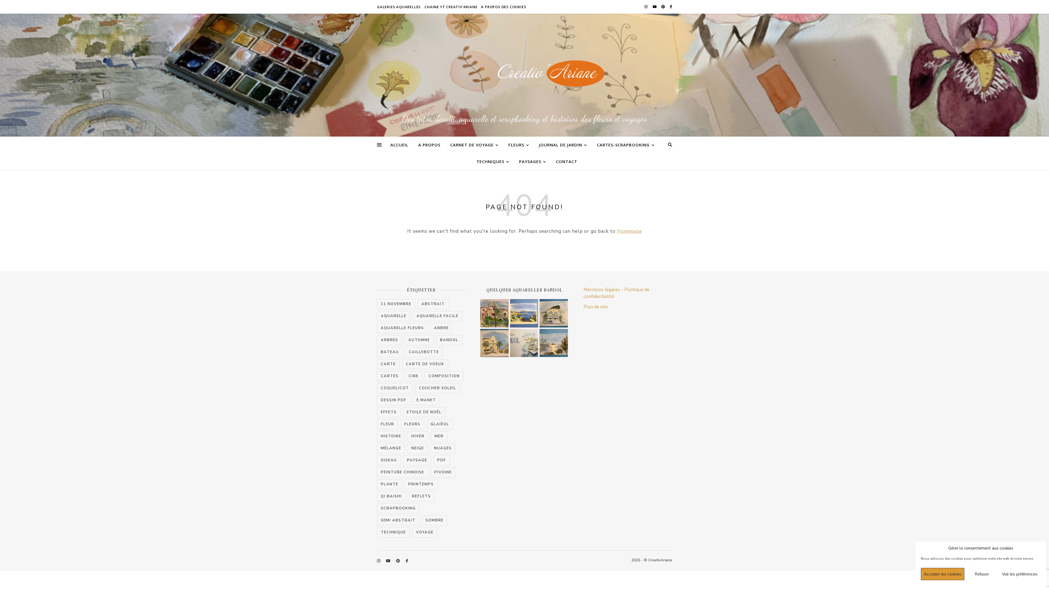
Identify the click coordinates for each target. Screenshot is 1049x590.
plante (389, 484)
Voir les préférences (1020, 574)
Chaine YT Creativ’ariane (451, 6)
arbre (441, 328)
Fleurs (516, 145)
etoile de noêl (424, 412)
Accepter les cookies (942, 574)
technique (393, 532)
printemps (421, 484)
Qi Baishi (391, 496)
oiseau (389, 460)
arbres (389, 340)
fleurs (412, 424)
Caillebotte (424, 352)
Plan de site (596, 307)
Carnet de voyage (472, 145)
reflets (421, 496)
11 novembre (396, 304)
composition (444, 376)
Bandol (449, 340)
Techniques (490, 161)
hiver (418, 436)
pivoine (443, 472)
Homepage (629, 231)
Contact (566, 161)
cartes (390, 376)
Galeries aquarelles (399, 6)
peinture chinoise (402, 472)
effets (389, 412)
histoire (391, 436)
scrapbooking (398, 508)
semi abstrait (398, 520)
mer (439, 436)
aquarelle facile (437, 316)
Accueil (399, 145)
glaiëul (440, 424)
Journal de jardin (560, 145)
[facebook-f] (671, 6)
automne (419, 340)
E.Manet (426, 400)
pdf (441, 460)
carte (388, 364)
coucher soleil (437, 388)
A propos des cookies (503, 6)
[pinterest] (663, 6)
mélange (391, 448)
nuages (443, 448)
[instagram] (646, 6)
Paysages (530, 161)
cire (414, 376)
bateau (390, 352)
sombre (435, 520)
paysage (417, 460)
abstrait (433, 304)
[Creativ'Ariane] (524, 74)
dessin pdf (393, 400)
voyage (425, 532)
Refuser (982, 574)
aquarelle (393, 316)
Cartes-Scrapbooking (623, 145)
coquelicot (395, 388)
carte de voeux (425, 364)
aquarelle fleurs (402, 328)
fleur (387, 424)
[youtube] (655, 6)
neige (417, 448)
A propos (429, 145)
